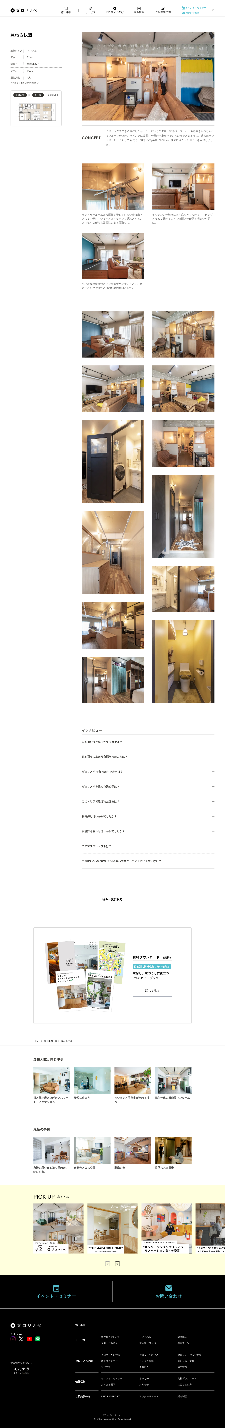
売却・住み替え (109, 1343)
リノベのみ (145, 1337)
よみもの (144, 1378)
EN (212, 10)
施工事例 (66, 12)
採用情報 (182, 1366)
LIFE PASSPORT (110, 1396)
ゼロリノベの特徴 (110, 1354)
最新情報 (139, 12)
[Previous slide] (107, 1263)
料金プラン (183, 1343)
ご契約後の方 (163, 12)
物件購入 (182, 1337)
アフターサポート (148, 1396)
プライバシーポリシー (112, 1415)
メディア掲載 (146, 1361)
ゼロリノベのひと (148, 1354)
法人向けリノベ (147, 1343)
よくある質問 (108, 1384)
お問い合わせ (192, 13)
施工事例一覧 (50, 1041)
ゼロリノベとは (114, 12)
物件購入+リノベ (110, 1337)
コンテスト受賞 (186, 1361)
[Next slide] (117, 1263)
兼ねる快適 (66, 1041)
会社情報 (106, 1366)
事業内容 (144, 1366)
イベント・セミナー (195, 7)
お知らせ (144, 1384)
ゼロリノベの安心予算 (189, 1354)
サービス (90, 12)
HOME (36, 1041)
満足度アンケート (110, 1361)
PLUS (30, 70)
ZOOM (52, 95)
